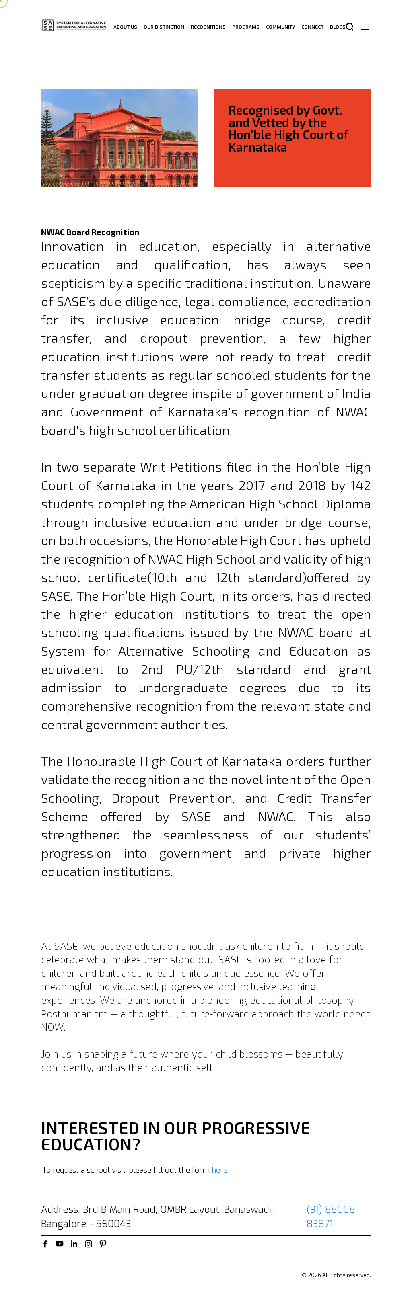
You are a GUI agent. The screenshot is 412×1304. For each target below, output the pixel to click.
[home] (74, 26)
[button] (362, 26)
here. (220, 1170)
